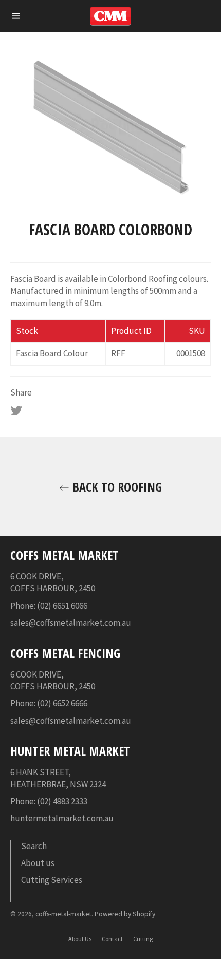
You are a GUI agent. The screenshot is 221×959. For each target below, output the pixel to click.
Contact (112, 939)
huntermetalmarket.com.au (62, 818)
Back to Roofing (115, 486)
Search (34, 846)
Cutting (143, 939)
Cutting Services (51, 880)
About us (37, 863)
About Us (79, 939)
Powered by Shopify (125, 914)
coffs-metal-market (63, 914)
